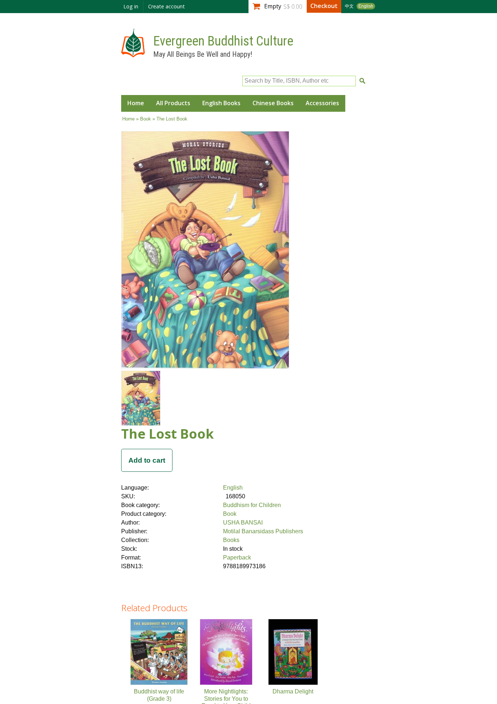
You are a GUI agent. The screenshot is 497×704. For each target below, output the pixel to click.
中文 (349, 6)
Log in (130, 6)
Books (231, 540)
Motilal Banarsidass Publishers (263, 531)
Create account (166, 6)
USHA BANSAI (243, 522)
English (365, 6)
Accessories (322, 103)
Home (135, 103)
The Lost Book (167, 434)
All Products (173, 103)
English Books (221, 103)
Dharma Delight (293, 691)
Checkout (324, 6)
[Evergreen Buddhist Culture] (133, 54)
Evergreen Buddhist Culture (223, 41)
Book (145, 119)
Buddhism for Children (252, 505)
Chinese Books (273, 103)
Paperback (237, 557)
